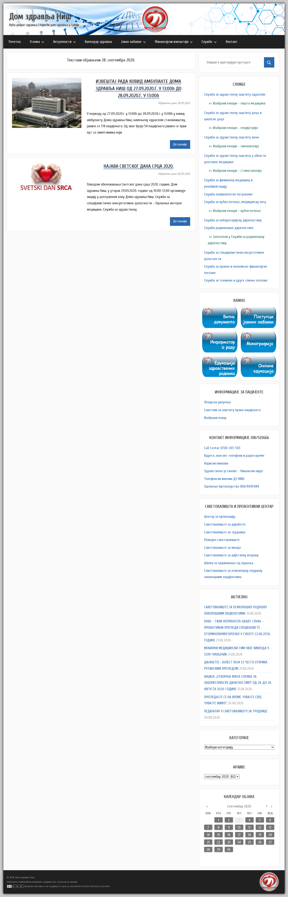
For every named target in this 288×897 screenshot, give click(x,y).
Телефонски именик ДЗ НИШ (224, 479)
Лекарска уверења (217, 402)
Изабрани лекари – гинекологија (236, 146)
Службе (207, 42)
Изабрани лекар (215, 418)
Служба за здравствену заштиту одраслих (234, 94)
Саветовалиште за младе (222, 548)
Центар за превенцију (219, 517)
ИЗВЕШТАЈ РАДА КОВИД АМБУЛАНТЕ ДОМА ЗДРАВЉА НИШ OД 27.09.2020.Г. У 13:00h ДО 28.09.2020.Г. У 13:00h (138, 88)
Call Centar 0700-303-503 (222, 448)
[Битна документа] (220, 310)
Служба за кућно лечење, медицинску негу (235, 202)
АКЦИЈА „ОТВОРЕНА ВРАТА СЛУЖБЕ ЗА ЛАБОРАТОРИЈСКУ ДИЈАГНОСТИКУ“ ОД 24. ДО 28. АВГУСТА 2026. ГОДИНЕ (238, 683)
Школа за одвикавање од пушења (228, 563)
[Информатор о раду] (220, 334)
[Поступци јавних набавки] (258, 310)
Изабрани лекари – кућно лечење (237, 211)
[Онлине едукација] (258, 359)
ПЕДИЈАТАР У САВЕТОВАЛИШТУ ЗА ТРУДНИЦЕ (235, 711)
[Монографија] (258, 334)
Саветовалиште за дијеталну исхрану (231, 555)
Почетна (15, 42)
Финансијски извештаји (171, 42)
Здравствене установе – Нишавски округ (233, 471)
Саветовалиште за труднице (225, 532)
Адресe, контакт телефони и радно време (234, 456)
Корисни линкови (216, 463)
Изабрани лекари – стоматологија (237, 171)
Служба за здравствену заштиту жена (231, 137)
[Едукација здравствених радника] (220, 359)
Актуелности (62, 42)
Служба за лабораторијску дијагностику (233, 220)
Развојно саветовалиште (222, 540)
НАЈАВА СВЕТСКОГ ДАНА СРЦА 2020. (139, 166)
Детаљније (180, 144)
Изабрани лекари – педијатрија (235, 128)
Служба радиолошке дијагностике (228, 228)
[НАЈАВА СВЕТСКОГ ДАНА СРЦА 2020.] (48, 166)
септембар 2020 (239, 806)
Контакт (231, 42)
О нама (35, 42)
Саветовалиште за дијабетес (225, 524)
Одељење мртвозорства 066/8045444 (231, 486)
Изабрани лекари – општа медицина (239, 103)
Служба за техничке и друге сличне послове (236, 280)
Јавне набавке (131, 42)
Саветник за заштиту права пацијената (232, 410)
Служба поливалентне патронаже (228, 194)
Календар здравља (98, 42)
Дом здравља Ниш (40, 16)
